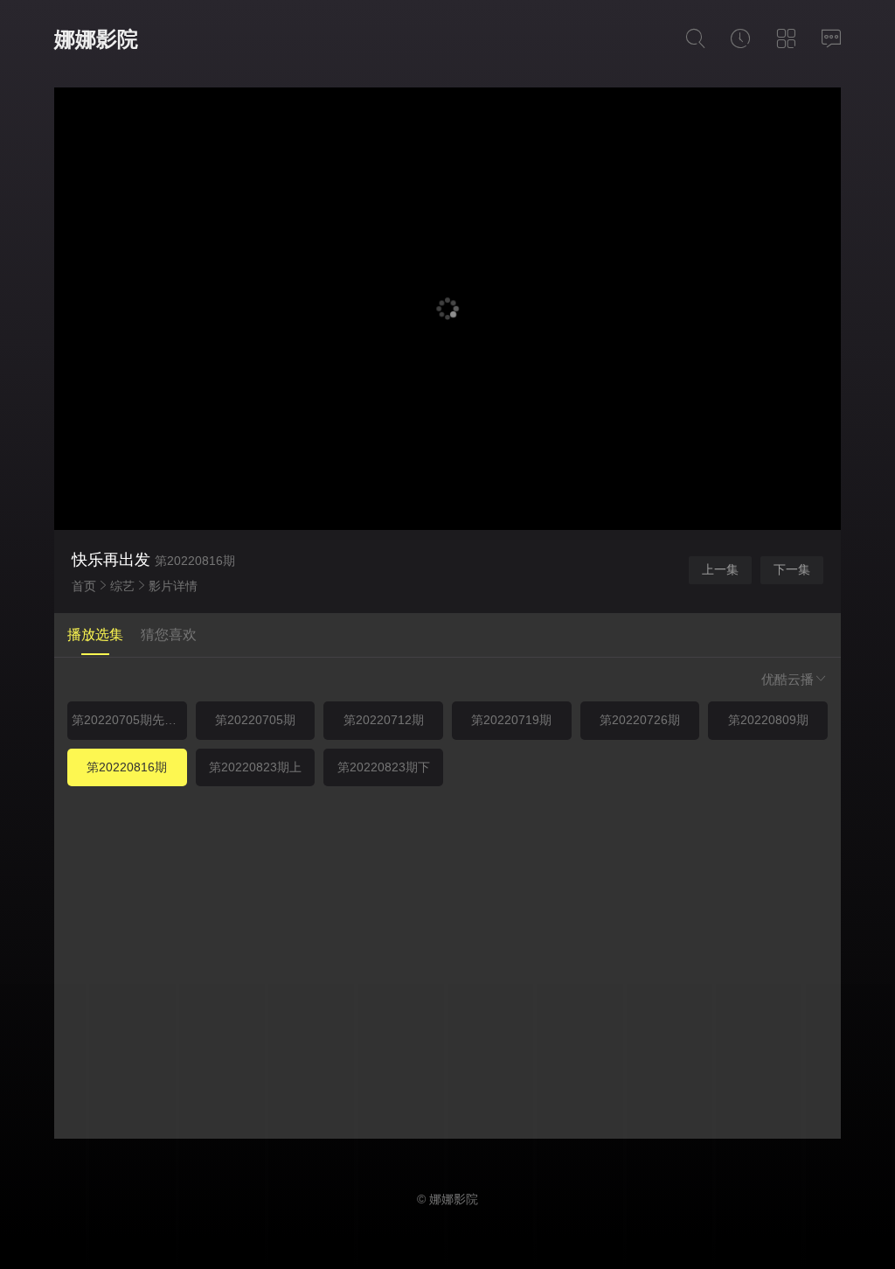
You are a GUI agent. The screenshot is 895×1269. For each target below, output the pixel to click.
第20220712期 (383, 720)
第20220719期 (511, 720)
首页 (84, 586)
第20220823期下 (383, 767)
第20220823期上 (255, 767)
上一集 (720, 569)
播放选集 (95, 634)
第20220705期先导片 (129, 720)
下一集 (792, 569)
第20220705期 (255, 720)
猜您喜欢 (169, 634)
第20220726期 (640, 720)
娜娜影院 (96, 39)
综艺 (122, 586)
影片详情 (173, 586)
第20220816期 (127, 767)
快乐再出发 (111, 559)
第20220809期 (768, 720)
